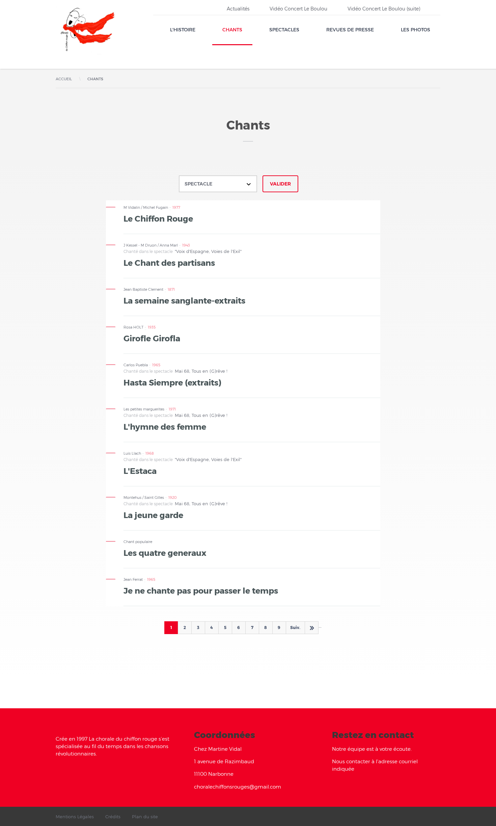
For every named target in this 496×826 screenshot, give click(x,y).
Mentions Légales (75, 816)
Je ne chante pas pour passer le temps (200, 590)
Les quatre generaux (164, 552)
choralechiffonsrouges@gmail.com (237, 787)
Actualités (238, 8)
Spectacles (284, 29)
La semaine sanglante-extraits (184, 300)
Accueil (64, 79)
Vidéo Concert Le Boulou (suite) (384, 8)
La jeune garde (153, 515)
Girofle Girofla (151, 338)
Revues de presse (350, 29)
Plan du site (145, 816)
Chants (232, 29)
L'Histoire (182, 29)
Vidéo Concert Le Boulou (298, 8)
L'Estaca (140, 470)
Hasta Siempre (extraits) (172, 382)
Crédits (112, 816)
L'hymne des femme (164, 426)
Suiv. (295, 627)
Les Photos (415, 29)
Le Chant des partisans (169, 262)
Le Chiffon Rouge (158, 218)
